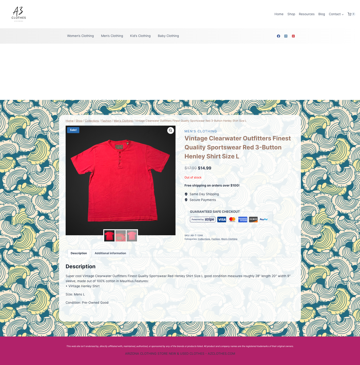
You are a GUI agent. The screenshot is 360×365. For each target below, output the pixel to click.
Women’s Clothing (80, 36)
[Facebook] (278, 36)
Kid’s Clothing (140, 36)
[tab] (79, 253)
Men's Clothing (200, 131)
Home (279, 14)
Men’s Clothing (112, 36)
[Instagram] (286, 36)
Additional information (110, 253)
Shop (291, 14)
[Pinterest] (293, 36)
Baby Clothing (168, 36)
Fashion (216, 239)
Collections (204, 239)
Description (79, 253)
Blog (321, 14)
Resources (307, 14)
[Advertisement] (180, 72)
